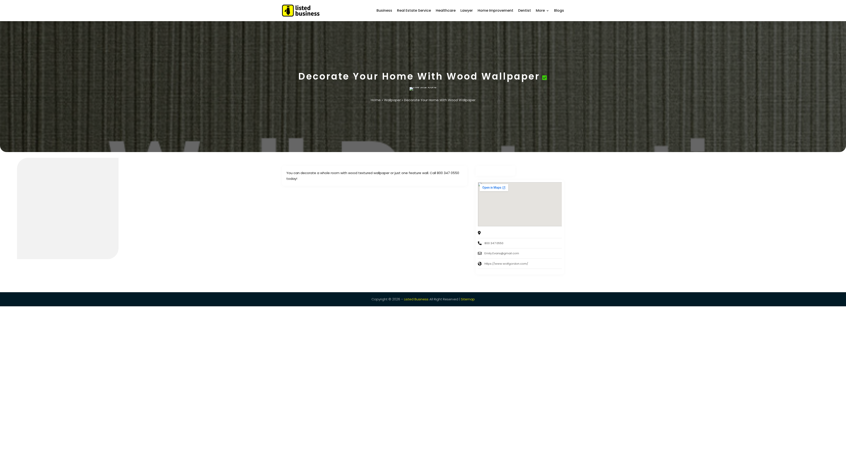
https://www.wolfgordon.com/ (506, 264)
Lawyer (466, 10)
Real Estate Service (414, 10)
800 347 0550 (493, 243)
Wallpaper (392, 100)
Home (376, 100)
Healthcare (446, 10)
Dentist (524, 10)
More (540, 10)
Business (384, 10)
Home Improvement (495, 10)
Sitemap (468, 299)
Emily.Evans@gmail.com (501, 253)
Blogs (559, 10)
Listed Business (416, 299)
